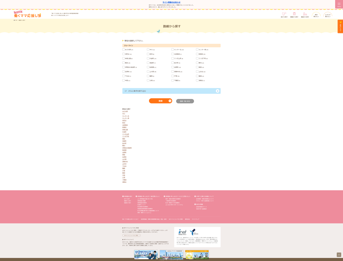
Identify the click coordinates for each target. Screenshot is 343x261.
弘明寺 (124, 157)
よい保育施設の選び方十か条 (145, 199)
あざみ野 (125, 111)
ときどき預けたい (327, 15)
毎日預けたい (316, 15)
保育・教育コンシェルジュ (144, 212)
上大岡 (124, 159)
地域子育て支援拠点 (201, 209)
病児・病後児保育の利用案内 (173, 199)
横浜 (123, 139)
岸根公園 (125, 129)
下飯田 (124, 180)
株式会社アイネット (201, 239)
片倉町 (124, 132)
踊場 (123, 173)
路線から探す (127, 201)
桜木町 (124, 143)
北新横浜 (125, 125)
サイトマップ (195, 219)
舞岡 (123, 168)
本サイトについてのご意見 (176, 219)
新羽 (123, 123)
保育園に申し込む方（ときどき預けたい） (178, 196)
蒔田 (123, 154)
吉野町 (124, 152)
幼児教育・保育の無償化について (205, 199)
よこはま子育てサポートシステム (174, 205)
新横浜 (124, 127)
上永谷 (124, 164)
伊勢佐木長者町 (127, 148)
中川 (123, 113)
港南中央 (125, 161)
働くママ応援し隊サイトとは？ (130, 219)
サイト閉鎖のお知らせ (171, 2)
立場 (123, 177)
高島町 (124, 141)
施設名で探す (127, 203)
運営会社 (187, 219)
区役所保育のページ (201, 207)
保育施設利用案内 (142, 203)
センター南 (125, 118)
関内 (123, 145)
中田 (123, 175)
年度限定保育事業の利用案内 (145, 208)
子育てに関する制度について (205, 196)
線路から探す (294, 17)
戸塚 (123, 170)
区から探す (284, 17)
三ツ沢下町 (125, 136)
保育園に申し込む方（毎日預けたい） (148, 196)
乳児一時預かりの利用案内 (172, 203)
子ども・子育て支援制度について (205, 201)
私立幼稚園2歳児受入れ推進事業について (148, 210)
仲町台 (124, 120)
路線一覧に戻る (185, 101)
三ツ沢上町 (125, 134)
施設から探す (305, 17)
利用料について (141, 205)
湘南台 (124, 182)
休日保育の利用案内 (142, 207)
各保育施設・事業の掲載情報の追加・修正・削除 (153, 219)
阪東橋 (124, 150)
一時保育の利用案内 (171, 201)
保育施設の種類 (141, 201)
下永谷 (124, 166)
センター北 (125, 116)
